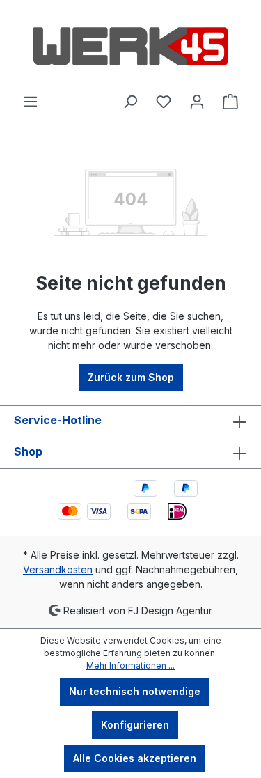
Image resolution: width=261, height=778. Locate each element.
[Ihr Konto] (197, 102)
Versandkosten (58, 569)
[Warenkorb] (230, 102)
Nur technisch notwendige (134, 691)
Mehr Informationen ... (130, 665)
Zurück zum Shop (131, 377)
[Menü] (30, 102)
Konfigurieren (135, 725)
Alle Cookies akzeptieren (134, 758)
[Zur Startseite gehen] (130, 47)
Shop (28, 451)
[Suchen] (130, 102)
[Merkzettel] (163, 102)
